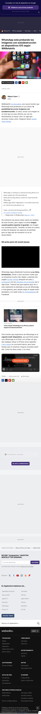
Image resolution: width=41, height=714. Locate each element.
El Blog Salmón (25, 678)
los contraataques (29, 292)
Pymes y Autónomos (27, 680)
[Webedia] (7, 632)
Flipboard (23, 82)
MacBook (24, 606)
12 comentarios (8, 82)
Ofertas (23, 602)
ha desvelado (16, 104)
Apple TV (5, 598)
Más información (23, 712)
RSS (25, 575)
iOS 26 (23, 609)
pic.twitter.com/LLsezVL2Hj (13, 212)
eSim (34, 31)
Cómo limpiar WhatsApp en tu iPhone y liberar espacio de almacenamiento (19, 326)
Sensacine (24, 653)
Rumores (5, 602)
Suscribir (35, 562)
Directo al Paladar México (9, 701)
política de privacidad (27, 566)
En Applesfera (8, 323)
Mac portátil (6, 595)
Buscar (38, 623)
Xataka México (6, 693)
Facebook (16, 82)
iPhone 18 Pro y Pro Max (23, 548)
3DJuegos (24, 641)
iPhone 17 (5, 609)
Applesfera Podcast (8, 591)
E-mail (26, 82)
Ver (21, 463)
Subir (34, 631)
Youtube (17, 575)
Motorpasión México (27, 701)
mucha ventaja (12, 279)
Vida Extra (24, 643)
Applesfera (5, 646)
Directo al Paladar (7, 665)
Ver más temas (8, 615)
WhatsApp (26, 376)
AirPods (23, 595)
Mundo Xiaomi (6, 651)
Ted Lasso (28, 31)
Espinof (23, 656)
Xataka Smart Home (8, 649)
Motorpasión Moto (26, 668)
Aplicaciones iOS (14, 376)
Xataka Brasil (6, 695)
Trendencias (5, 678)
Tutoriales (24, 591)
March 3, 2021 (30, 215)
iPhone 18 (7, 31)
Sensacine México (26, 695)
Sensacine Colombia (27, 698)
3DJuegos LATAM (26, 693)
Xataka (4, 641)
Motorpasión (25, 665)
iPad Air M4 (36, 548)
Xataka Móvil (6, 643)
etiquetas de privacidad (25, 282)
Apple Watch (25, 598)
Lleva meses (6, 344)
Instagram (21, 575)
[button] (13, 96)
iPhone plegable (17, 31)
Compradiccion (6, 683)
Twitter (19, 82)
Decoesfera (5, 680)
